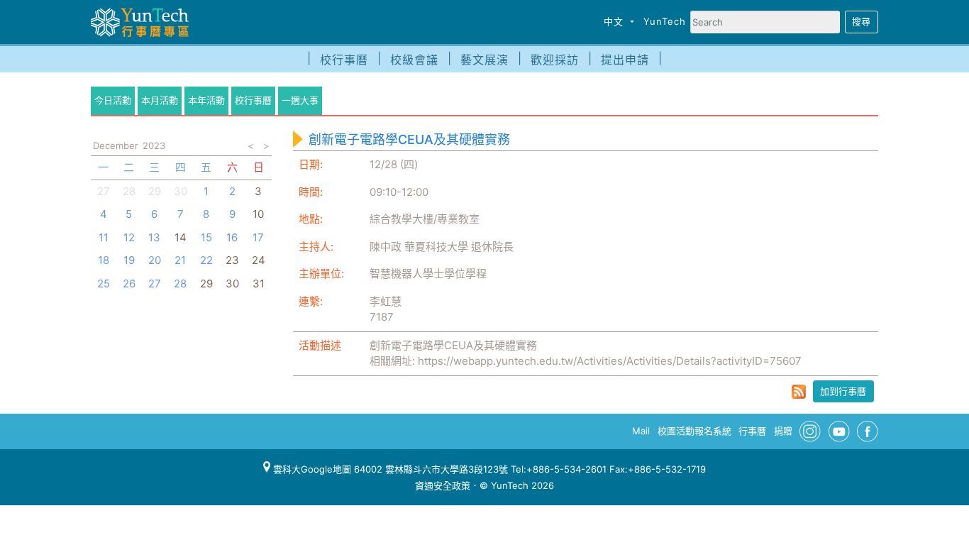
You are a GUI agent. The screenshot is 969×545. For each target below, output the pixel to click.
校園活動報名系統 (694, 430)
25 (103, 283)
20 (154, 260)
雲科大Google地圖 (310, 469)
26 (129, 283)
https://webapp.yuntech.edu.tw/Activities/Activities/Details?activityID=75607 (610, 361)
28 (129, 191)
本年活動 (206, 100)
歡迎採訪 (555, 60)
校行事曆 (344, 60)
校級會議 (414, 60)
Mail (641, 430)
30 (180, 191)
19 (129, 260)
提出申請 (625, 60)
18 (103, 260)
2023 (154, 145)
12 (129, 237)
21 (180, 260)
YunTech (664, 21)
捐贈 (783, 430)
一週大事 (300, 100)
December (115, 145)
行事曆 (752, 430)
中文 (615, 21)
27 (103, 191)
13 (154, 237)
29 (154, 191)
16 (232, 237)
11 (104, 237)
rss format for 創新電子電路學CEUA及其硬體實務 (799, 392)
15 (206, 237)
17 (258, 237)
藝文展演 (484, 60)
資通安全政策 (442, 485)
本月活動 (159, 100)
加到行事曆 (843, 391)
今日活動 (112, 100)
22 (206, 260)
